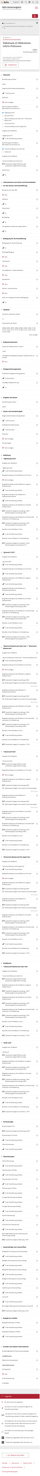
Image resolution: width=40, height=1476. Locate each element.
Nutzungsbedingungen (10, 1471)
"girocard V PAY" (9, 116)
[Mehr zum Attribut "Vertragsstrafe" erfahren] (37, 1369)
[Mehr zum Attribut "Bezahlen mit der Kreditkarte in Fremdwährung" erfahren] (37, 1031)
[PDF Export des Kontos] (37, 23)
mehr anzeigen (33, 335)
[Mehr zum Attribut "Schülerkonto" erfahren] (37, 261)
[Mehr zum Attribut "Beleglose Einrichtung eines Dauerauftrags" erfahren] (37, 1261)
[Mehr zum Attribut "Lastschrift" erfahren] (37, 1297)
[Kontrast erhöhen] (22, 2)
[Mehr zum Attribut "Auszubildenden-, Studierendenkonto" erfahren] (37, 270)
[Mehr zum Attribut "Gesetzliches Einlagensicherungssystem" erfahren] (37, 373)
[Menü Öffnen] (36, 8)
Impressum (15, 1463)
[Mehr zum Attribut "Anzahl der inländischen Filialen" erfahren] (37, 314)
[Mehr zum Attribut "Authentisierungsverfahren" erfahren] (37, 226)
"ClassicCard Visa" (9, 123)
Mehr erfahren (34, 686)
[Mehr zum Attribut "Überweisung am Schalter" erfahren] (37, 1170)
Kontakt (4, 1463)
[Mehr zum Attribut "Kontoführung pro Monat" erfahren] (37, 79)
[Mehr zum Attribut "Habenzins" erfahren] (37, 97)
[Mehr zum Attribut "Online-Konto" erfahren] (37, 170)
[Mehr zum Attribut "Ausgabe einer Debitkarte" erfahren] (37, 131)
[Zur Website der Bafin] (5, 2)
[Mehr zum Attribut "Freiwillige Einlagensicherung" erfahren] (37, 383)
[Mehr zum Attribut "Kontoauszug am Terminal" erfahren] (37, 1135)
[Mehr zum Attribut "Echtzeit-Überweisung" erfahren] (37, 1215)
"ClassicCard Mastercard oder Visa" (14, 149)
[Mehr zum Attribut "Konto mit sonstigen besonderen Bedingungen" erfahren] (37, 297)
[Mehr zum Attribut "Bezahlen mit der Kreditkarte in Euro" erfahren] (37, 1021)
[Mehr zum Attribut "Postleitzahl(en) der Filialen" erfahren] (37, 323)
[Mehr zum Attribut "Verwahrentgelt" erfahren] (37, 443)
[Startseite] (2, 23)
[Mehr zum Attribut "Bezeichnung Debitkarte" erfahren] (37, 107)
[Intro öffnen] (37, 2)
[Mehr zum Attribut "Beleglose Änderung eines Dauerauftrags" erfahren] (37, 1279)
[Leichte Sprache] (33, 2)
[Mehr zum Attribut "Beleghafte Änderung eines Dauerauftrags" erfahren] (37, 1270)
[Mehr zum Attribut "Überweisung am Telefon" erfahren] (37, 1188)
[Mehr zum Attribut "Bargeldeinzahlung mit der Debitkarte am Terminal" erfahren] (37, 475)
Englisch (16, 2)
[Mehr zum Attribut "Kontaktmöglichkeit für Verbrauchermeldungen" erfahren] (37, 1351)
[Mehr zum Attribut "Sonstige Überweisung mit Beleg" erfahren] (37, 1206)
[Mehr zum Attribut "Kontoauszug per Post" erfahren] (37, 1126)
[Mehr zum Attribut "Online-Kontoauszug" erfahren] (37, 1144)
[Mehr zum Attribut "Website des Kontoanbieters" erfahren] (37, 1360)
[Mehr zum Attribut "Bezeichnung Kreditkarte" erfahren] (37, 143)
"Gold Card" (7, 152)
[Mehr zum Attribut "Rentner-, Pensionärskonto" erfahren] (37, 288)
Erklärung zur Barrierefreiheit (12, 1467)
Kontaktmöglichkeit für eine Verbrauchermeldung (17, 60)
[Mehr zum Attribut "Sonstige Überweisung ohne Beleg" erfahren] (37, 1197)
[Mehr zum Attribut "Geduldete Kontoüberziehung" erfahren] (37, 425)
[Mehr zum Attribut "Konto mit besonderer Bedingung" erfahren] (37, 243)
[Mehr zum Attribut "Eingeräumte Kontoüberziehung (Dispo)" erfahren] (37, 88)
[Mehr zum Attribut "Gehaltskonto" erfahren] (37, 279)
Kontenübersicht (10, 23)
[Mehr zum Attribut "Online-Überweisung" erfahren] (37, 1161)
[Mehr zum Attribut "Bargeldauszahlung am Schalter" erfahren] (37, 1332)
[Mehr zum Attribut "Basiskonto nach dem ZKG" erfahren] (37, 190)
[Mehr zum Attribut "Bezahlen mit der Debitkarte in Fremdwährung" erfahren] (37, 538)
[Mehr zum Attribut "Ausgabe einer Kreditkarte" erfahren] (37, 156)
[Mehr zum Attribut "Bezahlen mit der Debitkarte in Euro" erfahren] (37, 529)
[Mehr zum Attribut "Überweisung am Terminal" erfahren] (37, 1179)
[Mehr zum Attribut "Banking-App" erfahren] (37, 217)
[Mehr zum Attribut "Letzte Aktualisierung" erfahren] (37, 1378)
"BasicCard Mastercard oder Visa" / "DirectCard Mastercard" (18, 119)
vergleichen (12, 65)
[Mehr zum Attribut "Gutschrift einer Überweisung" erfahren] (37, 1225)
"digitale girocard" (9, 113)
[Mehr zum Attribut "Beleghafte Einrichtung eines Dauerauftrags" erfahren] (37, 1251)
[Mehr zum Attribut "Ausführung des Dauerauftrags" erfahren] (37, 1288)
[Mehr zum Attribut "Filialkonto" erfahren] (37, 199)
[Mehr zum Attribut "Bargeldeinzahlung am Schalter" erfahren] (37, 1323)
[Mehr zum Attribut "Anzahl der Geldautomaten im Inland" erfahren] (37, 347)
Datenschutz (27, 1463)
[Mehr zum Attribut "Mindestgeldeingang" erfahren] (37, 252)
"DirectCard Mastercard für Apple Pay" (15, 126)
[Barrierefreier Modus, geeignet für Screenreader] (29, 2)
